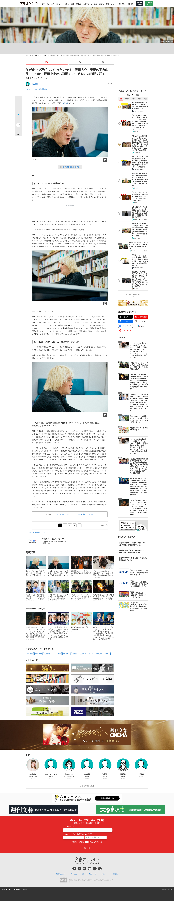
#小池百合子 (48, 654)
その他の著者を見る (87, 786)
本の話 (25, 889)
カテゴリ (58, 4)
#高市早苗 (83, 654)
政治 (45, 89)
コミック (114, 4)
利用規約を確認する (78, 842)
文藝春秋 (86, 4)
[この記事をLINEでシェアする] (18, 119)
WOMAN (94, 4)
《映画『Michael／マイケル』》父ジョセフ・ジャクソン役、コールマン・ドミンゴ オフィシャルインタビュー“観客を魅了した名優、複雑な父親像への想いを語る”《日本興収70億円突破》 (36, 633)
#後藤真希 (99, 654)
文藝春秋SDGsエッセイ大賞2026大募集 (80, 629)
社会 (36, 89)
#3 (103, 62)
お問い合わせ (73, 874)
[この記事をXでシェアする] (18, 100)
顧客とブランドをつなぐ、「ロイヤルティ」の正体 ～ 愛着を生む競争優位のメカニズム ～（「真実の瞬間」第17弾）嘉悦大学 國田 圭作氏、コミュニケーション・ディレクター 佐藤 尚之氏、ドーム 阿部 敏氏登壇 (103, 634)
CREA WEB (16, 889)
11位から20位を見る (133, 294)
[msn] (95, 868)
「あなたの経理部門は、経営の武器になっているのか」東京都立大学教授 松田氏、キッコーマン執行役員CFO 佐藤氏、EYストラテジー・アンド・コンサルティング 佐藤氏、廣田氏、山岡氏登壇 (58, 634)
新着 (43, 4)
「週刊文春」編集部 (138, 111)
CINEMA (101, 4)
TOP (27, 55)
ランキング (50, 4)
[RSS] (100, 868)
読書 (107, 4)
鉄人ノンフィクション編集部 (140, 219)
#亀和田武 (38, 654)
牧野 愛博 (136, 288)
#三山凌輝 (57, 654)
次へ (102, 525)
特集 (66, 4)
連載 (72, 4)
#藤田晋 (90, 654)
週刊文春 (78, 4)
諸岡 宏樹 (136, 188)
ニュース (45, 55)
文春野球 (121, 4)
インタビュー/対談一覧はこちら (36, 532)
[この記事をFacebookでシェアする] (18, 106)
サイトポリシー (104, 874)
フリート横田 (137, 152)
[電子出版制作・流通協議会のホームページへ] (63, 880)
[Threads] (84, 868)
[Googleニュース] (89, 868)
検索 (131, 4)
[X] (79, 868)
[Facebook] (74, 868)
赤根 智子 (136, 202)
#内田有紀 (29, 654)
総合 (137, 95)
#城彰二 (107, 654)
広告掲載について (60, 874)
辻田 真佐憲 (34, 84)
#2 (80, 62)
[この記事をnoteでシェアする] (18, 125)
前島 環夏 (136, 131)
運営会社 (115, 874)
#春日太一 (66, 654)
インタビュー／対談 (35, 55)
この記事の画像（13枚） (72, 167)
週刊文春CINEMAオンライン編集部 (139, 250)
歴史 (40, 89)
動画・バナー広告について (89, 874)
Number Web (6, 889)
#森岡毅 (74, 654)
